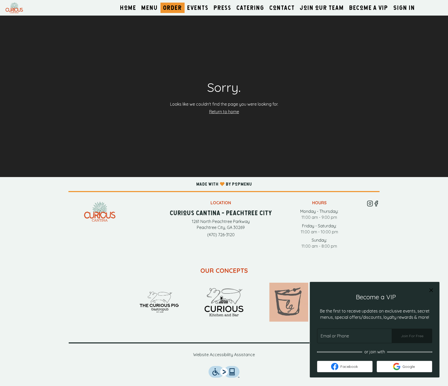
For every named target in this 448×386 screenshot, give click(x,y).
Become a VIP (368, 7)
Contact (282, 7)
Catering (250, 7)
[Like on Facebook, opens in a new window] (376, 204)
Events (197, 7)
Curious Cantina (99, 211)
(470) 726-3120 (221, 234)
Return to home (224, 111)
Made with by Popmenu (126, 183)
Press (222, 7)
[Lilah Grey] (288, 301)
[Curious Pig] (159, 301)
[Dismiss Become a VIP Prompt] (431, 290)
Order (172, 7)
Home (128, 7)
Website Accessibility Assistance (224, 354)
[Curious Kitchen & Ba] (224, 301)
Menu (149, 7)
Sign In (404, 7)
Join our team (322, 7)
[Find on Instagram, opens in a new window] (370, 204)
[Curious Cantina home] (27, 7)
